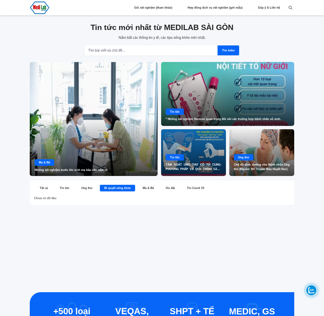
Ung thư (243, 157)
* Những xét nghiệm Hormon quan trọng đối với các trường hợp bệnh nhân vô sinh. (223, 119)
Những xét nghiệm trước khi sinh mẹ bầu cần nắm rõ (71, 170)
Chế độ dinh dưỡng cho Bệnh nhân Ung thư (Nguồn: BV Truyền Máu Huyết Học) (262, 167)
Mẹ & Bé (44, 162)
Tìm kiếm (228, 50)
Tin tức (175, 111)
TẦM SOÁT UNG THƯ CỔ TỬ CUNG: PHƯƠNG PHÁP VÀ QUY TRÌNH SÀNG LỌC (194, 167)
